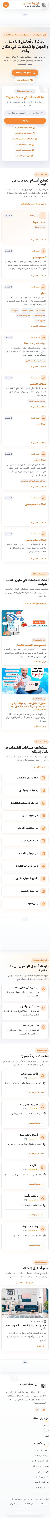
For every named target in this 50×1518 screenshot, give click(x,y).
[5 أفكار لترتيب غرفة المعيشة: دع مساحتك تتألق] (25, 1303)
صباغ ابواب (14, 310)
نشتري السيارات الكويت (40, 1461)
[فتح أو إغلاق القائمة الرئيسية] (6, 5)
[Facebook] (43, 1409)
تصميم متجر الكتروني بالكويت (31, 645)
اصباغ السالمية (27, 310)
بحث (23, 120)
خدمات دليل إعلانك (42, 1450)
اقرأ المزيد (40, 1346)
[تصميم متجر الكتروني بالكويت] (25, 623)
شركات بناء (40, 424)
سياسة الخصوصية (42, 1503)
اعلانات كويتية (40, 227)
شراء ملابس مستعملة (35, 343)
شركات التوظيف (38, 383)
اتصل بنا (46, 1431)
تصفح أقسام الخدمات (22, 72)
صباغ (43, 293)
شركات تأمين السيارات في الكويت (33, 481)
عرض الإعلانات (35, 1092)
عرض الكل (42, 766)
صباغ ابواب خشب (23, 315)
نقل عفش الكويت (42, 1471)
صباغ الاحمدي (40, 320)
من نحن (46, 1425)
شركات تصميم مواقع (35, 504)
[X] (37, 1409)
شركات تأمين (39, 460)
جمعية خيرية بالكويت (41, 1487)
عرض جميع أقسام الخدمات (32, 204)
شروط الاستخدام (27, 1503)
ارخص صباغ (40, 310)
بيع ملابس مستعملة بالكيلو (35, 361)
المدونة (46, 1436)
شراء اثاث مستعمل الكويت (39, 1466)
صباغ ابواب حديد (39, 315)
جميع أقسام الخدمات (41, 1455)
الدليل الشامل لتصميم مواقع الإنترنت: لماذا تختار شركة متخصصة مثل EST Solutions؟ (27, 706)
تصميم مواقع (39, 257)
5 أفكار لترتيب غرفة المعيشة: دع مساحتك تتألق (25, 1327)
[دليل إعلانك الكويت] (43, 1386)
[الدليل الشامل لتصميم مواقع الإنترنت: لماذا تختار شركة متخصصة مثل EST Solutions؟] (25, 681)
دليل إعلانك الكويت (30, 3)
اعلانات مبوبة (39, 222)
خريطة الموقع (14, 1503)
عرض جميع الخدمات (35, 603)
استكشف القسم (38, 239)
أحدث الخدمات (23, 80)
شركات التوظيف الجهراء (37, 401)
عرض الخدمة (40, 661)
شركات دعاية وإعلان (36, 540)
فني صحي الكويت (42, 1477)
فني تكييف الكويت (42, 1482)
